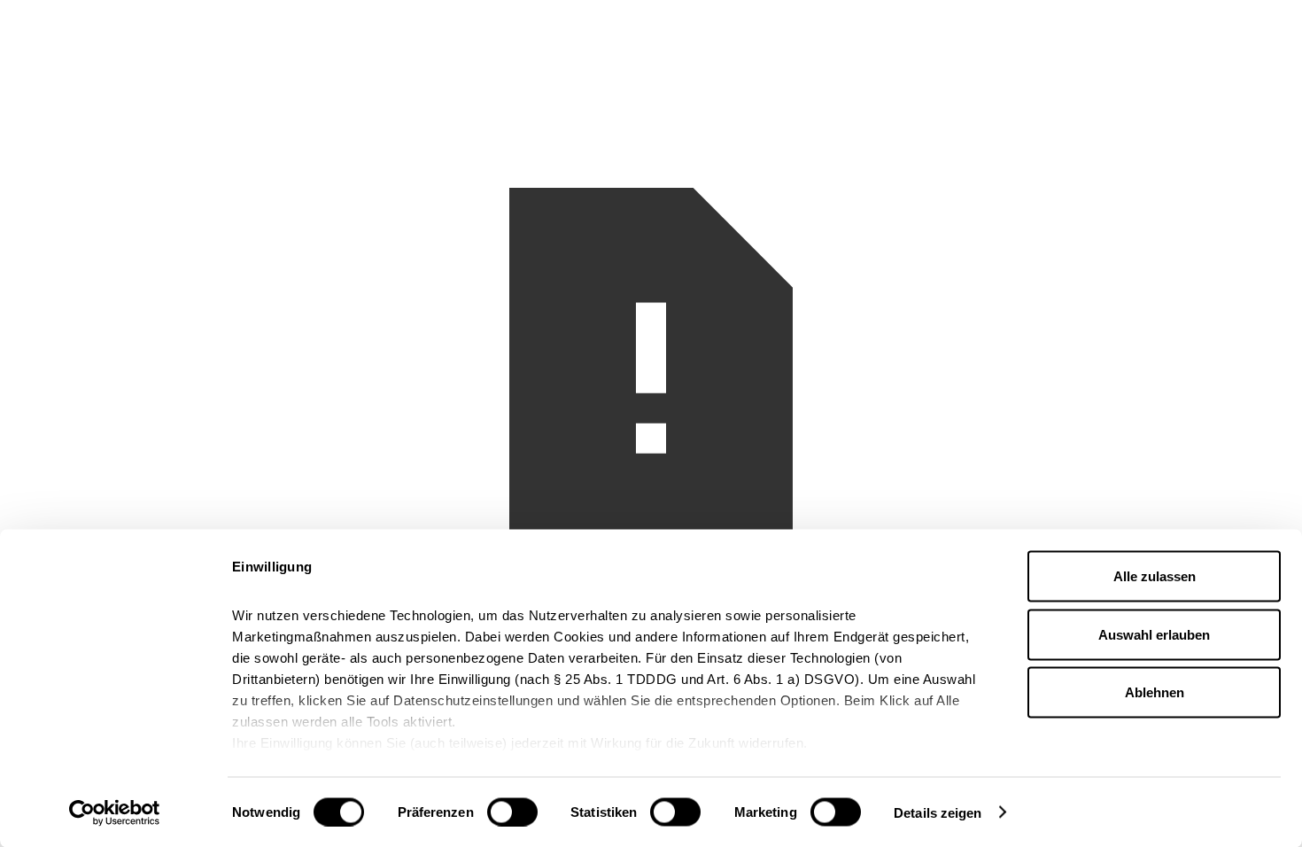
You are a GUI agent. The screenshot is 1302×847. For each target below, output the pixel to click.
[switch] (512, 811)
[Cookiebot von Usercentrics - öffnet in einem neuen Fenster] (114, 812)
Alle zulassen (1154, 576)
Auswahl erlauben (1154, 633)
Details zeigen (937, 812)
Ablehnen (1154, 692)
